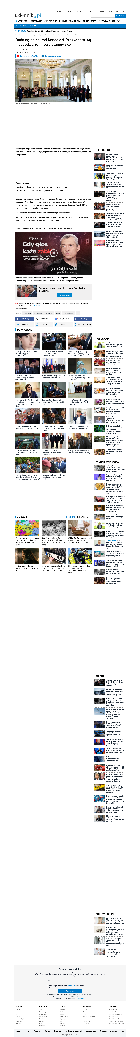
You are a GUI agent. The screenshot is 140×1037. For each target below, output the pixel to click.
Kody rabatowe (65, 1012)
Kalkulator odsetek (114, 1019)
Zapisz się (70, 991)
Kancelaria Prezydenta (43, 313)
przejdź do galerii (64, 295)
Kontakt (18, 1031)
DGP (90, 11)
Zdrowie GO (39, 31)
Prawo (85, 1009)
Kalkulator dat (113, 1009)
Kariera (47, 1031)
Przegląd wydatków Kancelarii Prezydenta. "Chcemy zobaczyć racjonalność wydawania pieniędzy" (27, 403)
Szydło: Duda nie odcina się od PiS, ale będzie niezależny (79, 427)
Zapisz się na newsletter (53, 56)
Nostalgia (30, 31)
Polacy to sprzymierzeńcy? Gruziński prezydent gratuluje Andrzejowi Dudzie (79, 353)
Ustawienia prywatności (108, 1031)
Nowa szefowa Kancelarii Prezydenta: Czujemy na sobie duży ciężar (53, 402)
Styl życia (86, 1023)
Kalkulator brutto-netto (116, 1021)
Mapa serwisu (91, 1031)
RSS (123, 1031)
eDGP (17, 1014)
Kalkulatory (113, 1006)
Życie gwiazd (64, 1019)
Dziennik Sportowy (66, 31)
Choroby (85, 1019)
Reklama (37, 1031)
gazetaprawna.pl (113, 11)
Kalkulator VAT (113, 1016)
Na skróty (19, 1006)
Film (61, 1021)
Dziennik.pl (43, 1006)
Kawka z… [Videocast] (51, 31)
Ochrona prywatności (74, 1031)
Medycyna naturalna (89, 1016)
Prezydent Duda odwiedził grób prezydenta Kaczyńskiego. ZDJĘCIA (53, 477)
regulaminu (71, 985)
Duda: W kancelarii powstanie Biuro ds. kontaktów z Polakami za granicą (79, 402)
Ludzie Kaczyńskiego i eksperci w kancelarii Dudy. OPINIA (53, 377)
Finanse (85, 1012)
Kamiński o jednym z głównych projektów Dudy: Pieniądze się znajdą (53, 428)
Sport (41, 1019)
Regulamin (58, 1031)
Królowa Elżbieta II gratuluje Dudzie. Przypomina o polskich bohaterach (79, 378)
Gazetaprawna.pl (21, 1012)
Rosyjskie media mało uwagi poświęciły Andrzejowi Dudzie (26, 427)
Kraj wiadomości (84, 517)
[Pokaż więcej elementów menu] (124, 21)
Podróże (41, 1023)
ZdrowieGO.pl (100, 11)
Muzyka (62, 1023)
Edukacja (63, 1014)
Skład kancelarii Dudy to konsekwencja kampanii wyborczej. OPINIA (24, 378)
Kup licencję (36, 305)
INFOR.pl (59, 11)
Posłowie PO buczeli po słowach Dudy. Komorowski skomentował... (42, 187)
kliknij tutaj (81, 998)
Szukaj (121, 15)
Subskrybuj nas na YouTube (29, 56)
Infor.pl (18, 1009)
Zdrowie (41, 1021)
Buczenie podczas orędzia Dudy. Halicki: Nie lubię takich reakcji (26, 453)
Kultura (62, 1025)
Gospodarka (43, 1014)
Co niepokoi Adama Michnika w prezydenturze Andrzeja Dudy (40, 191)
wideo (58, 313)
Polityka (32, 26)
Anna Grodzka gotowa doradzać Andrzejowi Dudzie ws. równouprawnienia (53, 353)
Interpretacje (19, 1021)
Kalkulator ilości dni (114, 1012)
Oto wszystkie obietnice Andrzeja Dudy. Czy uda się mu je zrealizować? (64, 289)
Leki (84, 1014)
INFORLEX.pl (80, 11)
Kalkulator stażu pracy (115, 1014)
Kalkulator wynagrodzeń (116, 1023)
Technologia (43, 1012)
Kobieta (62, 1009)
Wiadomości (21, 26)
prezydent (27, 313)
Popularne (70, 517)
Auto (40, 1009)
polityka (40, 35)
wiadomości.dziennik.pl (29, 35)
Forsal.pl (18, 1016)
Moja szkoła (64, 1016)
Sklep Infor (19, 1023)
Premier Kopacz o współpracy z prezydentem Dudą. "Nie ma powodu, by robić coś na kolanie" (27, 477)
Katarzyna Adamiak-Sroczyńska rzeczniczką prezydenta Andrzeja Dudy (27, 353)
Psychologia (86, 1021)
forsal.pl (69, 11)
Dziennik (17, 35)
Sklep (122, 11)
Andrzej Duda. (68, 313)
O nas (27, 1031)
